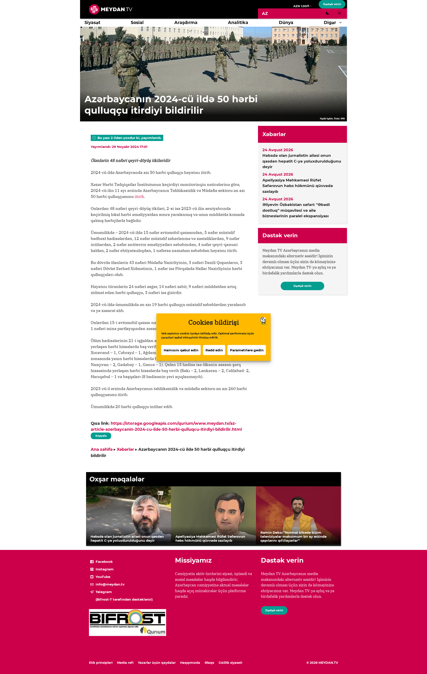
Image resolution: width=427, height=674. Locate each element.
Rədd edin (214, 350)
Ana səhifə (102, 449)
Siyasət (92, 22)
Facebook (104, 561)
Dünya (286, 22)
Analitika (238, 22)
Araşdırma (185, 22)
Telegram (104, 592)
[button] (341, 23)
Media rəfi (125, 663)
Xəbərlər (125, 449)
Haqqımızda (190, 663)
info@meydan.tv (110, 584)
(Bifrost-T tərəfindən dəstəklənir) (124, 599)
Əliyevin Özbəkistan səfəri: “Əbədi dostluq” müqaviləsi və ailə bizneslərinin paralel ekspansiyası (296, 210)
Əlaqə (209, 663)
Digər (330, 22)
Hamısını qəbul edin (181, 350)
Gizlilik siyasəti (230, 663)
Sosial (137, 22)
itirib (139, 196)
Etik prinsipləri (101, 663)
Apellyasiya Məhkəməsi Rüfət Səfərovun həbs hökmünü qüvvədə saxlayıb (297, 186)
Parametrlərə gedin (247, 350)
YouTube (103, 577)
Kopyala (101, 435)
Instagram (105, 569)
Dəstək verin (332, 4)
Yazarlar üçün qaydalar (157, 663)
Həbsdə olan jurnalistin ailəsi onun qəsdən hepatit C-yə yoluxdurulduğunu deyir (301, 161)
